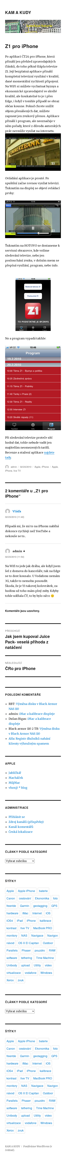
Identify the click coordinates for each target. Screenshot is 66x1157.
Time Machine (45, 958)
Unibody (12, 965)
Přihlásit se (17, 817)
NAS (24, 935)
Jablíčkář (15, 773)
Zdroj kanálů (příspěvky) (26, 822)
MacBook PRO (42, 928)
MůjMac (14, 782)
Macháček (16, 777)
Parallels (12, 950)
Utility (37, 965)
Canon (11, 898)
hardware (12, 913)
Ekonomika (42, 898)
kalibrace (45, 921)
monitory (12, 935)
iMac (25, 913)
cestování (25, 898)
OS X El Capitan (28, 943)
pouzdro (40, 950)
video (48, 965)
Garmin (24, 906)
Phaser (26, 950)
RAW (52, 950)
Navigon (52, 935)
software (12, 958)
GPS (54, 906)
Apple (37, 466)
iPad (20, 921)
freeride (11, 906)
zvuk (21, 980)
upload (25, 965)
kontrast (11, 928)
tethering (26, 958)
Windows (46, 973)
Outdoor (48, 943)
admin (14, 466)
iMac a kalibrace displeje (37, 714)
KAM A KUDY (18, 12)
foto (55, 898)
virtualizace (14, 973)
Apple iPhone (26, 891)
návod (10, 943)
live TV (17, 470)
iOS (48, 913)
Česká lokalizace (21, 832)
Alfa (11, 738)
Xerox (10, 980)
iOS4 (10, 921)
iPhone (45, 466)
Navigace (37, 935)
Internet (37, 913)
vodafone (30, 973)
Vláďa (16, 511)
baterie (43, 891)
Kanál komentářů (21, 827)
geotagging (40, 906)
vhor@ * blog (18, 787)
